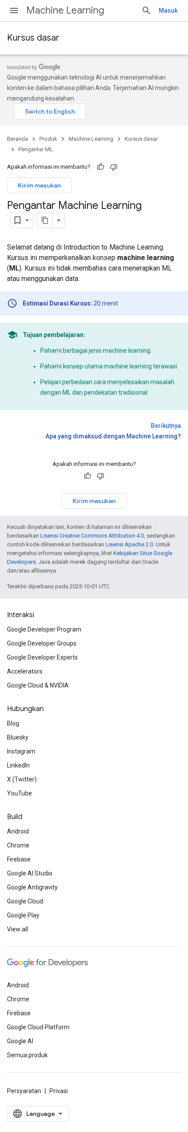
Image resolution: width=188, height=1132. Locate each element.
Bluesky (17, 737)
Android (18, 831)
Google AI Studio (29, 873)
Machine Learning (65, 10)
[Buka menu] (14, 10)
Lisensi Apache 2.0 (129, 544)
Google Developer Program (44, 629)
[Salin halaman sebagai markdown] (45, 220)
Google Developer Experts (42, 657)
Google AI (20, 1041)
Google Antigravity (32, 887)
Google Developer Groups (42, 643)
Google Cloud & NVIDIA (38, 685)
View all (17, 929)
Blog (13, 723)
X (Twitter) (22, 779)
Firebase (19, 859)
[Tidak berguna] (113, 167)
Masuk (168, 10)
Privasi (58, 1090)
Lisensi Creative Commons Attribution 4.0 (92, 535)
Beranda (17, 138)
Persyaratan (24, 1090)
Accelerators (24, 671)
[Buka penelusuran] (146, 10)
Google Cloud (25, 901)
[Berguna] (100, 167)
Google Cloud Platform (38, 1027)
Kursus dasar (33, 37)
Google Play (23, 915)
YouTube (19, 793)
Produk (48, 138)
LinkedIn (18, 765)
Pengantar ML (35, 149)
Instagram (21, 751)
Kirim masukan (39, 185)
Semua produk (27, 1055)
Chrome (18, 845)
